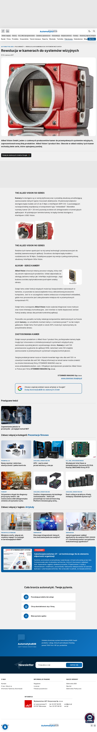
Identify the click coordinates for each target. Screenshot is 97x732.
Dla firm (91, 39)
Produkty (15, 39)
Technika (60, 39)
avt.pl (66, 706)
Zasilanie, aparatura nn (43, 35)
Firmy (9, 39)
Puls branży (69, 39)
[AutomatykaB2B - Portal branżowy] (50, 725)
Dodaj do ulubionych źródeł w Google (14, 155)
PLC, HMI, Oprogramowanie (26, 35)
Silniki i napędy (6, 35)
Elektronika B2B (71, 683)
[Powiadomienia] (5, 727)
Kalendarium (78, 39)
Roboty (14, 35)
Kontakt (3, 683)
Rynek (3, 39)
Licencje (36, 686)
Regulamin (37, 683)
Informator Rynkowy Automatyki (11, 689)
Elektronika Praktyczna (73, 689)
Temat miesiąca (35, 39)
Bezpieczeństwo (66, 35)
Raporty (45, 39)
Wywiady (52, 39)
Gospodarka (24, 39)
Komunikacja (56, 35)
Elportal (68, 686)
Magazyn (87, 39)
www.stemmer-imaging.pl (71, 378)
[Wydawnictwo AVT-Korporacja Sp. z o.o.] (28, 704)
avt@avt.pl (68, 704)
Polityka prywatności (40, 689)
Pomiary (75, 35)
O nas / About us (6, 686)
